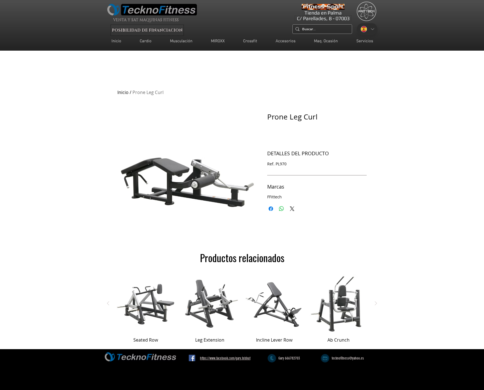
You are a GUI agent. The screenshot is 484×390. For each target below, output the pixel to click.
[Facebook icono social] (192, 358)
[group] (242, 311)
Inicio (123, 92)
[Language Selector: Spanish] (367, 29)
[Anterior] (108, 303)
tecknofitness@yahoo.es (348, 358)
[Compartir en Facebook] (270, 208)
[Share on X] (292, 208)
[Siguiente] (376, 303)
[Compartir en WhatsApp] (281, 208)
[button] (364, 41)
